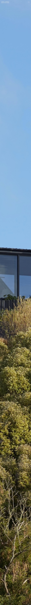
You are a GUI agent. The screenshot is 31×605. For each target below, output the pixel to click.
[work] (29, 2)
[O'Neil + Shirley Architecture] (5, 2)
